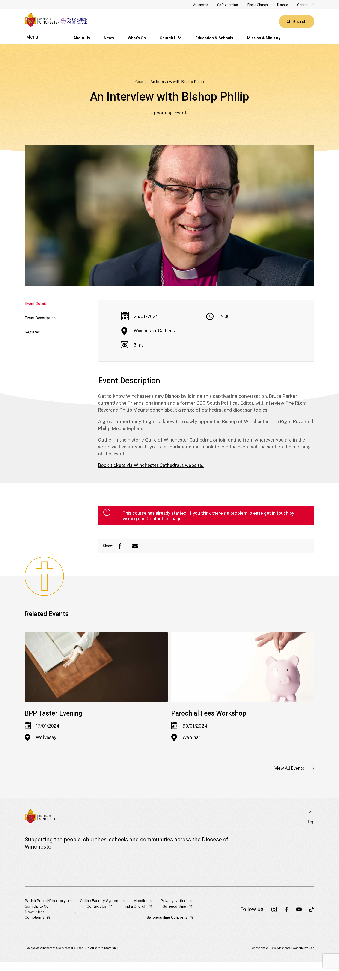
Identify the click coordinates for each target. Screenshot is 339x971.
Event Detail (35, 303)
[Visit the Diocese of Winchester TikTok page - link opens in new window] (311, 909)
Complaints (35, 917)
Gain (311, 948)
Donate (282, 5)
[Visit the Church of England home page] (74, 20)
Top (310, 821)
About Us (81, 38)
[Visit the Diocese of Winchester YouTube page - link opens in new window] (299, 909)
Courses (142, 82)
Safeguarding (227, 5)
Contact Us (305, 5)
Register (32, 332)
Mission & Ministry (264, 38)
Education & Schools (214, 38)
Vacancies (200, 5)
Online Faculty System (99, 901)
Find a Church (257, 5)
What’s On (137, 38)
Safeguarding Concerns (166, 917)
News (109, 38)
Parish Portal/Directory (45, 901)
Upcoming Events (169, 113)
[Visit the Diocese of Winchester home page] (42, 20)
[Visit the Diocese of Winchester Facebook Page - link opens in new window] (286, 909)
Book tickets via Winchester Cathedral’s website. (151, 465)
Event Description (40, 318)
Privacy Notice (173, 901)
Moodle (139, 901)
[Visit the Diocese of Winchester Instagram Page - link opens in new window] (274, 909)
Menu (32, 37)
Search (299, 21)
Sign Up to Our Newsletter (37, 909)
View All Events (289, 768)
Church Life (170, 38)
